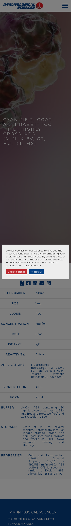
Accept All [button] (36, 271)
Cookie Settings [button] (16, 271)
